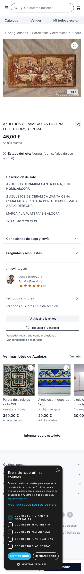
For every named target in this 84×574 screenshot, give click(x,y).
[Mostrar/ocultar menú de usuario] (5, 8)
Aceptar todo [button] (19, 556)
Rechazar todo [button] (45, 556)
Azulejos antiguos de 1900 (53, 402)
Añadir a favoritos (44, 318)
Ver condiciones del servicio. (24, 339)
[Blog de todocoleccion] (70, 515)
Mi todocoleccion (66, 20)
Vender (35, 20)
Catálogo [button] (11, 20)
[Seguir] (74, 45)
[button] (42, 177)
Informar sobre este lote (42, 435)
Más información (17, 498)
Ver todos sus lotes (19, 298)
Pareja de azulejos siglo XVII (16, 402)
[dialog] (33, 518)
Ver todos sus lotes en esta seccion (31, 306)
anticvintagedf (16, 269)
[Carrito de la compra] (78, 7)
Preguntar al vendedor (44, 327)
